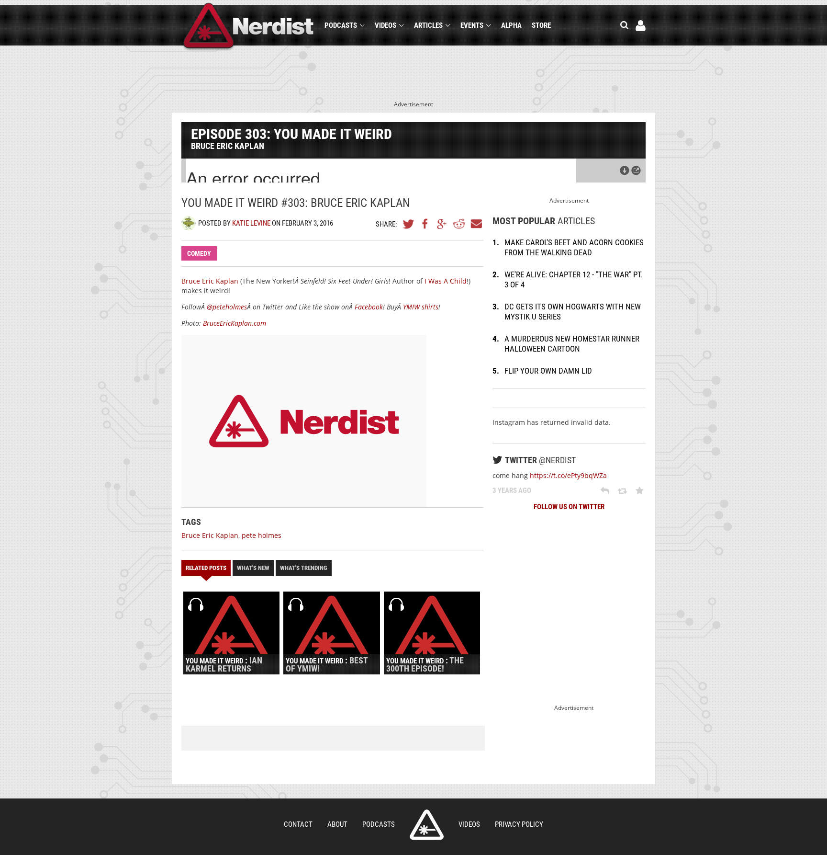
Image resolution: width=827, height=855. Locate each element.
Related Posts (206, 567)
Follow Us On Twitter (569, 506)
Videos (385, 25)
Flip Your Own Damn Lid (548, 371)
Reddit (459, 223)
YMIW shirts (420, 306)
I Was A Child (446, 280)
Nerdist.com (427, 824)
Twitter (408, 223)
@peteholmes (227, 306)
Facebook (425, 223)
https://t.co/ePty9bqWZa (568, 475)
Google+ (442, 223)
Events (471, 25)
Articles (428, 25)
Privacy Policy (519, 824)
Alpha (511, 25)
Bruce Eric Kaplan (209, 280)
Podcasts (340, 25)
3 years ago (511, 490)
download (624, 170)
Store (541, 25)
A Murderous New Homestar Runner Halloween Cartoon (571, 343)
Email (475, 223)
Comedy (199, 253)
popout (636, 170)
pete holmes (261, 535)
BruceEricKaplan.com (234, 323)
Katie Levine (251, 223)
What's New (253, 567)
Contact (298, 824)
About (337, 824)
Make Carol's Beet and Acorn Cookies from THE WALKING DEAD (574, 247)
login (641, 25)
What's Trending (303, 567)
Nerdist (248, 27)
